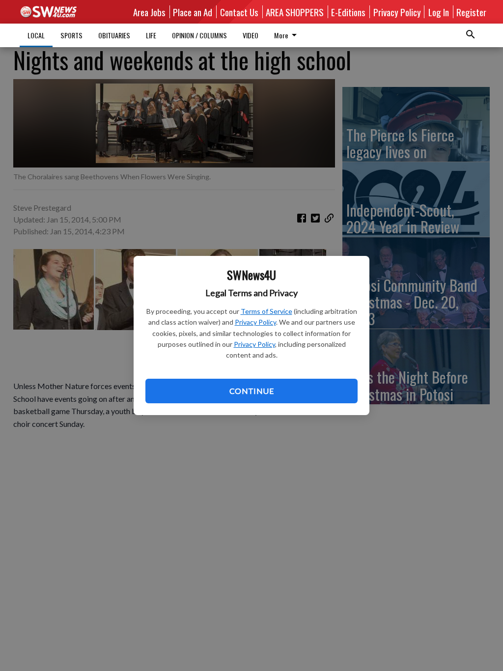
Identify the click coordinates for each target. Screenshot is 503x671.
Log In (438, 11)
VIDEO (250, 35)
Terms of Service (266, 311)
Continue (251, 390)
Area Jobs (149, 11)
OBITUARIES (114, 35)
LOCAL (36, 35)
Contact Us (239, 11)
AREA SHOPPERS (295, 11)
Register (471, 11)
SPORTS (71, 35)
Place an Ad (192, 11)
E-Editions (348, 11)
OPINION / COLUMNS (199, 35)
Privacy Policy (255, 322)
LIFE (151, 35)
